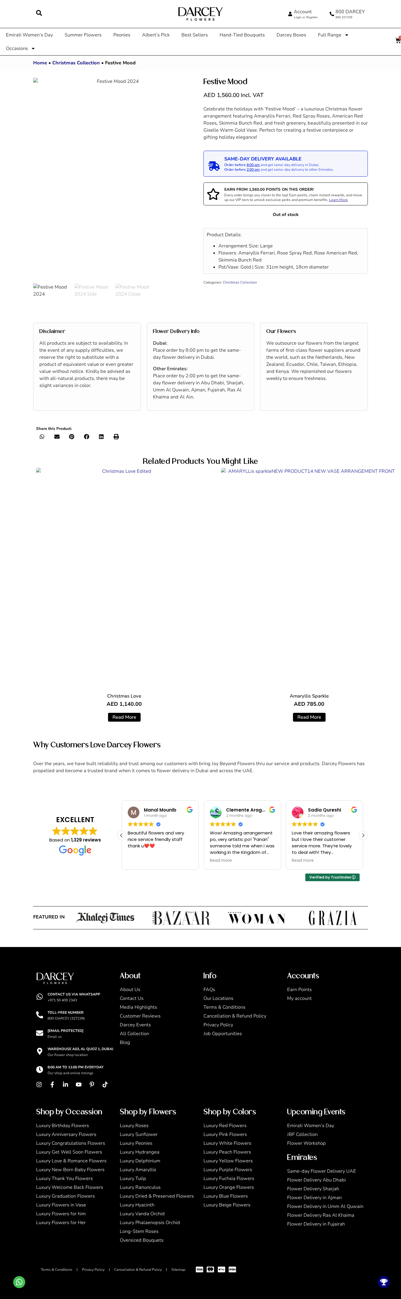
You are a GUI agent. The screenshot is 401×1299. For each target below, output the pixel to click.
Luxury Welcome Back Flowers (69, 1187)
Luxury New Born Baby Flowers (70, 1169)
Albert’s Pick (156, 35)
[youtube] (80, 1084)
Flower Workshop (306, 1143)
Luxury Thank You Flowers (64, 1178)
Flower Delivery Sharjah (313, 1189)
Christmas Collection (76, 63)
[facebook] (53, 1084)
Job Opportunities (222, 1033)
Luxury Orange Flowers (228, 1187)
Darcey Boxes (291, 35)
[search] (39, 13)
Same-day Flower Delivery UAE (321, 1171)
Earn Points (299, 989)
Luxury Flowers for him (61, 1214)
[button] (42, 437)
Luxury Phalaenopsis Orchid (150, 1222)
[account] (290, 14)
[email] (39, 1033)
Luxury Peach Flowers (227, 1152)
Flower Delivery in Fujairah (316, 1224)
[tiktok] (106, 1084)
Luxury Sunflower (139, 1134)
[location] (39, 1051)
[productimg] (124, 578)
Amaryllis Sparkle (309, 696)
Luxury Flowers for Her (61, 1222)
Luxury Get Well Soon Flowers (69, 1152)
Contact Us (132, 998)
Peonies (121, 35)
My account (299, 998)
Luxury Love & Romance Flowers (71, 1161)
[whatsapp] (39, 996)
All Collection (134, 1033)
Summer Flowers (83, 35)
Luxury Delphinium (140, 1161)
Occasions (17, 48)
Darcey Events (135, 1025)
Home (40, 63)
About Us (130, 989)
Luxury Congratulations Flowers (70, 1143)
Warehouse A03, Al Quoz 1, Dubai (80, 1049)
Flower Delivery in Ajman (314, 1197)
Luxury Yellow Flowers (228, 1161)
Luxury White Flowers (227, 1143)
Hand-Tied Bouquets (242, 35)
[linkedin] (67, 1084)
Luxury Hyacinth (137, 1205)
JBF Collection (302, 1134)
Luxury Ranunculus (140, 1187)
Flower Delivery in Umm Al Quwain (325, 1206)
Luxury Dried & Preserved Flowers (157, 1196)
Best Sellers (194, 35)
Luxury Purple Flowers (227, 1169)
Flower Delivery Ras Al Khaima (320, 1215)
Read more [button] (139, 860)
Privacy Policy (218, 1025)
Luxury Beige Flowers (226, 1205)
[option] (115, 181)
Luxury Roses (134, 1125)
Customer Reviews (140, 1016)
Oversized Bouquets (142, 1240)
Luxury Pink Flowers (225, 1134)
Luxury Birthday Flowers (62, 1125)
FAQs (209, 989)
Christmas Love (124, 696)
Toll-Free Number (66, 1012)
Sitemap (178, 1269)
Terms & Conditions (224, 1007)
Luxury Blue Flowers (225, 1196)
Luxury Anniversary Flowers (66, 1134)
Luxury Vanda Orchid (142, 1214)
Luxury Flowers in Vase (61, 1205)
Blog (125, 1042)
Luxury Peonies (136, 1143)
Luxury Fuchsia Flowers (228, 1178)
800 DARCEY (350, 12)
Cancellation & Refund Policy (234, 1016)
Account (303, 12)
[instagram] (40, 1084)
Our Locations (218, 998)
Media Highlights (138, 1007)
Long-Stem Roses (139, 1231)
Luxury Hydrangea (139, 1152)
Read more (124, 717)
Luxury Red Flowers (225, 1125)
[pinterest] (93, 1084)
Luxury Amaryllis (138, 1169)
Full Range (329, 35)
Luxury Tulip (133, 1178)
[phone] (332, 14)
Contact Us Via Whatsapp (74, 994)
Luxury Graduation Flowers (65, 1196)
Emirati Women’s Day (29, 35)
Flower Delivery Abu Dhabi (316, 1180)
